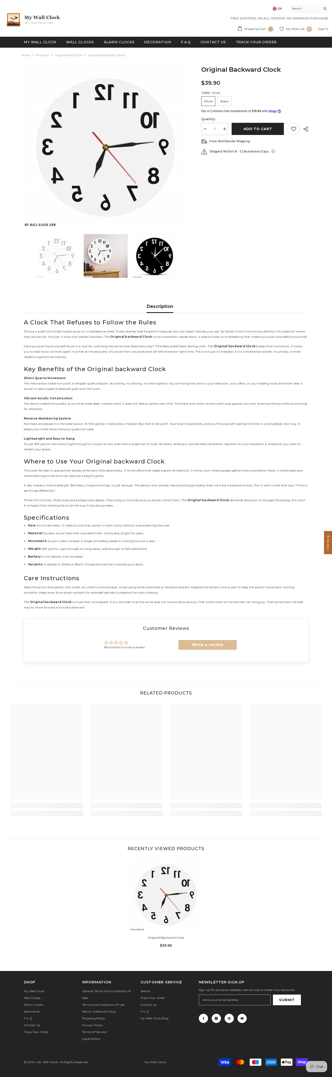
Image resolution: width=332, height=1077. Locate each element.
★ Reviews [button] (328, 542)
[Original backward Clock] (166, 895)
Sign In (323, 29)
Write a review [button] (207, 644)
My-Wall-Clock (47, 1062)
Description (160, 306)
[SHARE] (304, 129)
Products (42, 55)
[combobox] (305, 8)
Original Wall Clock (68, 55)
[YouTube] (242, 1018)
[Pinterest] (229, 1018)
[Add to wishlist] (294, 129)
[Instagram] (216, 1018)
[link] (46, 805)
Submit (287, 1000)
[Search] (308, 8)
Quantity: (208, 119)
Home (25, 55)
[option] (105, 147)
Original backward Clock (166, 937)
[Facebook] (203, 1018)
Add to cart (258, 129)
